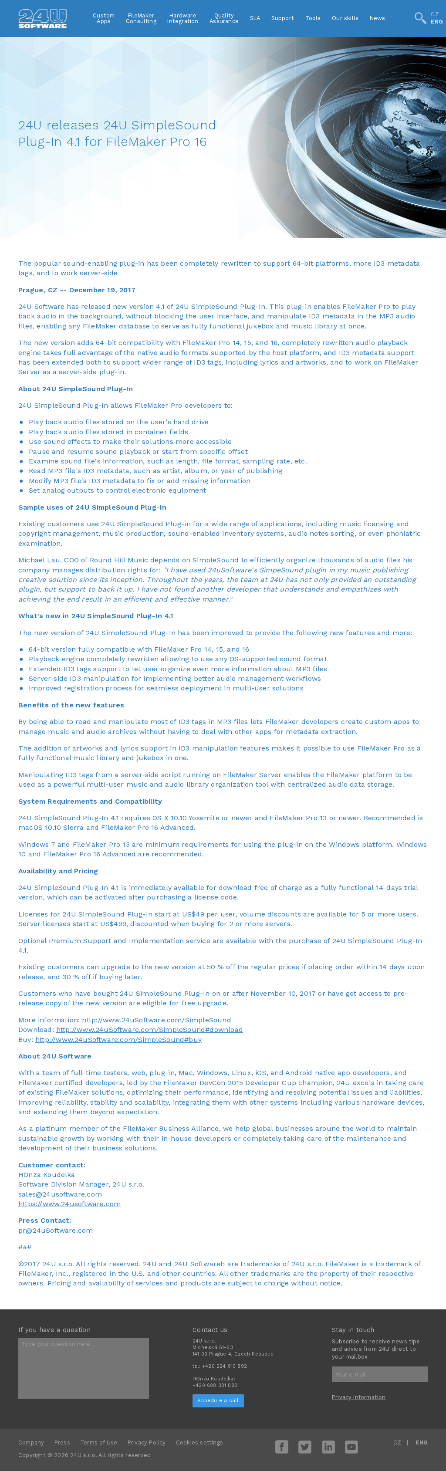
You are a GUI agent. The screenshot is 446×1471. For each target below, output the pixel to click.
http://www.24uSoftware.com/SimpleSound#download (149, 1029)
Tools (313, 18)
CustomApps (104, 18)
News (377, 18)
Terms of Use (98, 1442)
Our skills (345, 18)
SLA (255, 18)
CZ (435, 15)
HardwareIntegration (182, 18)
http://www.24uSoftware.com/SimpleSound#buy (118, 1039)
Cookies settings (199, 1442)
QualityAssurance (224, 18)
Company (31, 1442)
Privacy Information (359, 1397)
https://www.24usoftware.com (69, 1204)
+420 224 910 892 (224, 1366)
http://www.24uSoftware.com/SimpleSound (156, 1020)
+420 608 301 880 (215, 1385)
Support (282, 18)
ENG (437, 22)
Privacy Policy (147, 1442)
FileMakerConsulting (141, 18)
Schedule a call (218, 1400)
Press (62, 1442)
